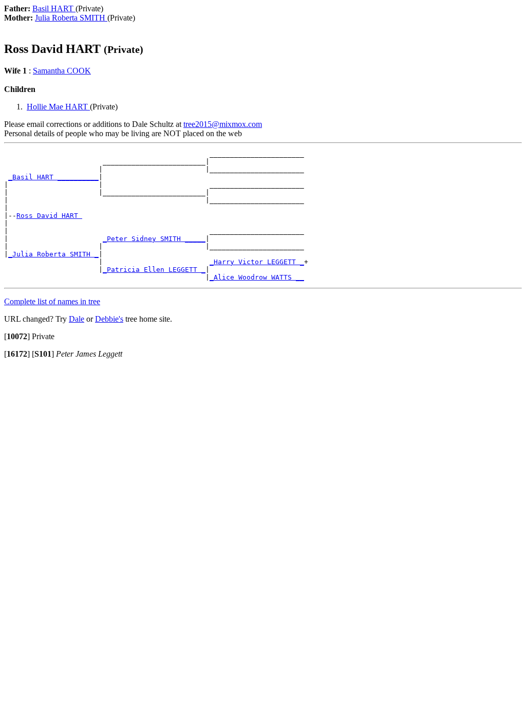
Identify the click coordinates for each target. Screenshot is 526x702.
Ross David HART (49, 215)
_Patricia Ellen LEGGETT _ (154, 269)
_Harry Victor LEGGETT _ (257, 262)
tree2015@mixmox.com (222, 124)
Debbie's (109, 319)
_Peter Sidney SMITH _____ (154, 239)
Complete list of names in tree (52, 301)
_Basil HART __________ (53, 177)
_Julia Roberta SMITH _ (53, 254)
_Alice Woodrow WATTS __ (257, 277)
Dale (76, 319)
